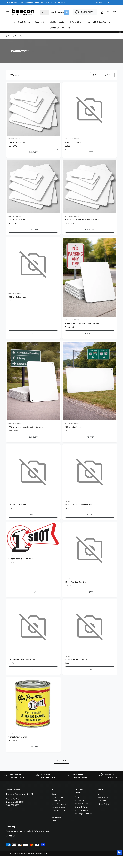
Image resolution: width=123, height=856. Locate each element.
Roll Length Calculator (83, 814)
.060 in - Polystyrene (17, 297)
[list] (61, 776)
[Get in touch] (108, 12)
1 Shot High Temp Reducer (76, 659)
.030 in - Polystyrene (74, 142)
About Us (55, 821)
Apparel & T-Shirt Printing (58, 812)
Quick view (33, 152)
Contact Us (56, 817)
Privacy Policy (103, 804)
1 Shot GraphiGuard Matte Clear (22, 659)
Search (77, 797)
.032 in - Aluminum (16, 220)
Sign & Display (57, 797)
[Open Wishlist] (119, 852)
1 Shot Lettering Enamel (18, 737)
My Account (112, 2)
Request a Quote (81, 804)
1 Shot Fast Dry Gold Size (76, 582)
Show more (61, 761)
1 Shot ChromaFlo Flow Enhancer (79, 504)
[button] (8, 12)
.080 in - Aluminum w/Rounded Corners (25, 427)
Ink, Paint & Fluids (58, 807)
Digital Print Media (58, 804)
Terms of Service (81, 810)
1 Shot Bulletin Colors (17, 504)
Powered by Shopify (42, 853)
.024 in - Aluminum (16, 142)
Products (18, 36)
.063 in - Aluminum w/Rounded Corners (82, 323)
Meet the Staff (103, 797)
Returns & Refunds (81, 807)
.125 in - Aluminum (73, 427)
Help (100, 2)
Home (10, 36)
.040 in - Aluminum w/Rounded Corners (82, 220)
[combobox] (60, 12)
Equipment (55, 801)
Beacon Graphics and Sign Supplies (23, 853)
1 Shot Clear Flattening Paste (20, 559)
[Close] (120, 32)
